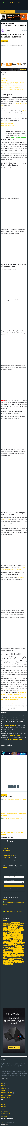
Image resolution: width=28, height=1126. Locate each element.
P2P (12, 947)
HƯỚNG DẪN (6, 850)
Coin (5, 928)
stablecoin (8, 951)
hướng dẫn (12, 933)
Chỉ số (21, 925)
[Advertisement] (14, 987)
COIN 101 (5, 848)
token (11, 960)
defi (12, 929)
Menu (3, 11)
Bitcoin (9, 925)
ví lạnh (11, 962)
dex (18, 930)
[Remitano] (12, 911)
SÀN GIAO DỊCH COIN (8, 860)
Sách (15, 953)
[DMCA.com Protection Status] (4, 1125)
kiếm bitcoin (19, 939)
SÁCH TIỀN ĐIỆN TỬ (8, 857)
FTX (22, 930)
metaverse (12, 945)
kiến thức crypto (12, 942)
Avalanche (7, 924)
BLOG (4, 846)
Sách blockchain (13, 957)
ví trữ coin (19, 962)
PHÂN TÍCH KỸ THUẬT (8, 855)
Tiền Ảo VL (3, 1122)
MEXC (19, 945)
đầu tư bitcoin (8, 964)
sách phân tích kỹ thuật (12, 958)
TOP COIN (17, 960)
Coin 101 (13, 927)
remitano (12, 949)
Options (7, 947)
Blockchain (16, 925)
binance (15, 923)
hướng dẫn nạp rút (13, 935)
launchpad (20, 943)
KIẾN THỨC (6, 853)
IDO (11, 938)
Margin (5, 945)
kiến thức (14, 941)
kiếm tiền (6, 941)
